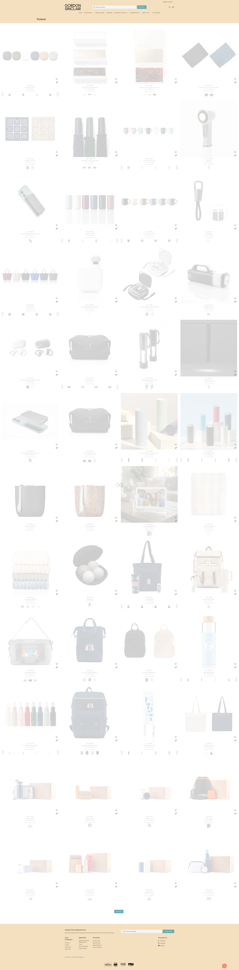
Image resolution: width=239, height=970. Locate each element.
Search (141, 7)
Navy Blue (90, 460)
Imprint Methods (83, 946)
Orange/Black (90, 826)
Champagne (84, 94)
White (95, 94)
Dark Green (23, 94)
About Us (67, 942)
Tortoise (90, 94)
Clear (149, 533)
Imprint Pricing (83, 948)
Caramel (155, 241)
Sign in (171, 2)
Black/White (149, 826)
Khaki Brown (33, 606)
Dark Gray (22, 606)
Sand (33, 168)
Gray (36, 94)
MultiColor (90, 899)
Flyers (80, 944)
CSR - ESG (68, 949)
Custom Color (90, 604)
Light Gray (36, 752)
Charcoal (169, 241)
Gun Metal (209, 241)
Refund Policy (96, 943)
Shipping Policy (97, 945)
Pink (169, 752)
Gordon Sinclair (73, 7)
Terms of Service (97, 947)
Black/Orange (209, 826)
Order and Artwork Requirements (84, 941)
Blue (142, 168)
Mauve (169, 168)
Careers (67, 945)
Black (9, 94)
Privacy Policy (96, 940)
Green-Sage (169, 460)
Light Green (142, 752)
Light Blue (82, 241)
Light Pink (50, 752)
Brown (82, 387)
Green (90, 168)
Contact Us (68, 947)
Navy (50, 94)
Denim (155, 606)
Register (165, 2)
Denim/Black (128, 606)
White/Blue (149, 899)
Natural (206, 752)
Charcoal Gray (84, 460)
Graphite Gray (30, 241)
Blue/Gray (30, 826)
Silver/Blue (30, 899)
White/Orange (209, 899)
